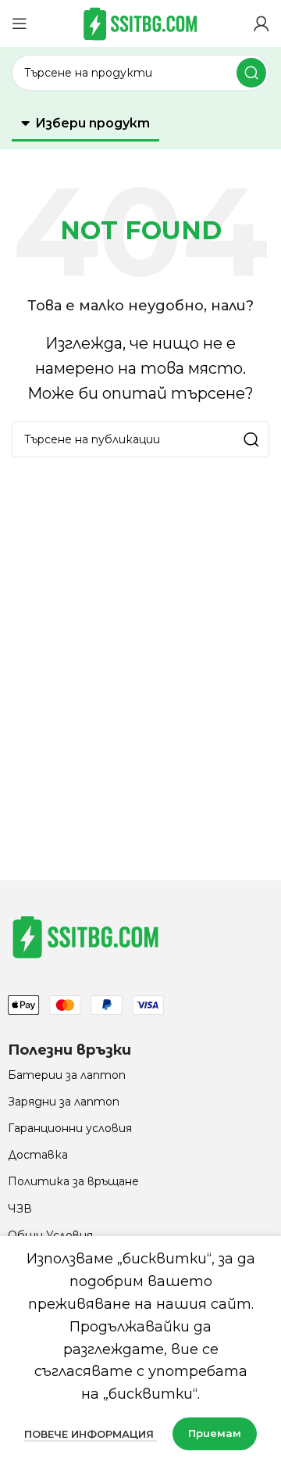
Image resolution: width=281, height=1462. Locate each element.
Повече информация (90, 1434)
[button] (85, 124)
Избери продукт (92, 123)
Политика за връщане (73, 1181)
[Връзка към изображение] (86, 935)
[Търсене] (251, 73)
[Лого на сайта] (140, 22)
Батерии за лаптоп (67, 1075)
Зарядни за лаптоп (63, 1102)
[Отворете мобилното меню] (19, 23)
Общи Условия (50, 1235)
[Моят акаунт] (261, 23)
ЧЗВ (20, 1209)
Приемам (214, 1433)
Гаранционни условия (70, 1128)
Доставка (38, 1155)
